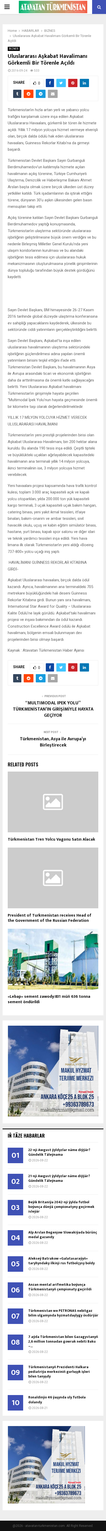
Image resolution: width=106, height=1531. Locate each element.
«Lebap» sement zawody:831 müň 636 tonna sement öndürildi (49, 999)
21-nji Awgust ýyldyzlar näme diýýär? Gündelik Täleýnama (59, 1178)
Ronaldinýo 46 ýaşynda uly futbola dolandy (57, 1399)
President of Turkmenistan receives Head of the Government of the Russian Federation (49, 918)
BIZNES (14, 48)
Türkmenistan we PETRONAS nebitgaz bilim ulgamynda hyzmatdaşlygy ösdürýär (63, 1313)
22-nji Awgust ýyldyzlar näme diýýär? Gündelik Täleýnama (59, 1152)
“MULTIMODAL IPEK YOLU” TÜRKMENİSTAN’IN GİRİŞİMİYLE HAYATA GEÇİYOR (53, 709)
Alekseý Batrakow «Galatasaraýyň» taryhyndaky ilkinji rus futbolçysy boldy (61, 1260)
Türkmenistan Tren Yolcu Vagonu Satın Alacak (51, 839)
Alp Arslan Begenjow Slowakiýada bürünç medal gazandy (62, 1234)
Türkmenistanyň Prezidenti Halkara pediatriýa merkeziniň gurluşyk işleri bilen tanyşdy (59, 1371)
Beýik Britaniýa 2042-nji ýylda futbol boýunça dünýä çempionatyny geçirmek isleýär (61, 1206)
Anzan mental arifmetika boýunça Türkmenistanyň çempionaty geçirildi (60, 1287)
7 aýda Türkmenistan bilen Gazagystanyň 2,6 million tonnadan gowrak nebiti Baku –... (63, 1341)
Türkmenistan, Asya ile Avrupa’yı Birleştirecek (53, 742)
